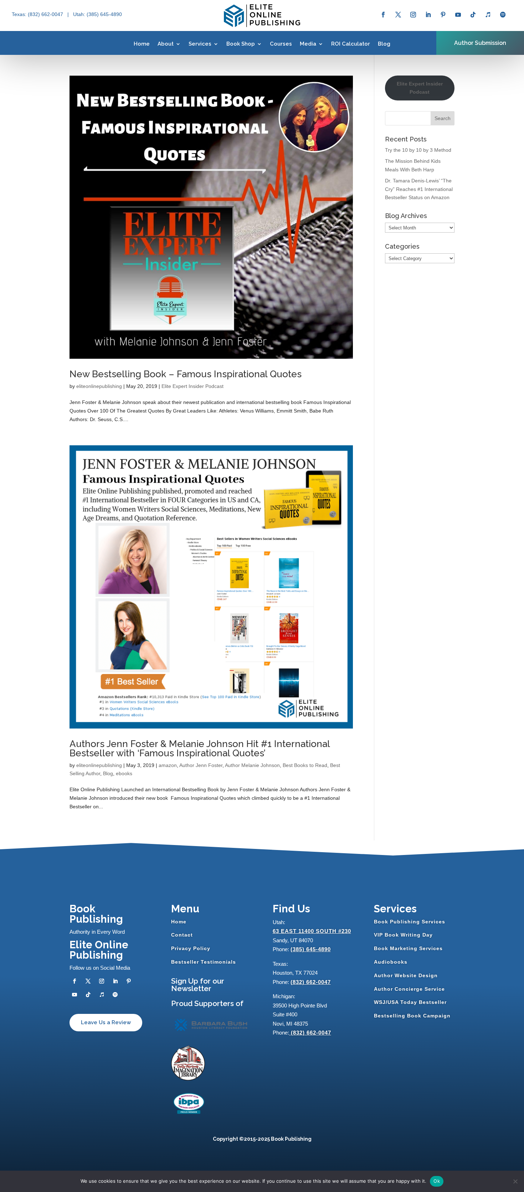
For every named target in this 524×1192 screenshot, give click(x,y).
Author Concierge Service (409, 989)
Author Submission (480, 43)
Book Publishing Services (409, 921)
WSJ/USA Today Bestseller (410, 1002)
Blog (384, 44)
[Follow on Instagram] (413, 14)
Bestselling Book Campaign (412, 1016)
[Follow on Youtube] (458, 14)
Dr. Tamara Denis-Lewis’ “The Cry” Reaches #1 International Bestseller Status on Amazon (419, 189)
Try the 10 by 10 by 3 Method (418, 150)
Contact (182, 935)
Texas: (20, 14)
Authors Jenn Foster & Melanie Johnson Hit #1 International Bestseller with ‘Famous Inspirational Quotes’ (200, 748)
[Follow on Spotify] (503, 14)
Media (308, 44)
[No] (515, 1181)
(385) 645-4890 (311, 949)
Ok (436, 1181)
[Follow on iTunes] (488, 14)
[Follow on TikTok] (473, 14)
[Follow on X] (398, 14)
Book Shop (240, 44)
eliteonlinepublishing (99, 386)
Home (142, 44)
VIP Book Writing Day (403, 935)
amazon (168, 765)
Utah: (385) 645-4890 (97, 14)
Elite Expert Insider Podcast (192, 386)
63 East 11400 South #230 (312, 931)
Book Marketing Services (408, 948)
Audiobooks (390, 962)
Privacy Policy (190, 948)
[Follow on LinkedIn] (428, 14)
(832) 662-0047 (311, 982)
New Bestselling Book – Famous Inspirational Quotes (186, 374)
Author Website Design (406, 975)
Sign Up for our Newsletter (197, 984)
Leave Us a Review (106, 1022)
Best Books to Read (305, 765)
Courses (281, 44)
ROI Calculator (350, 44)
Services (200, 44)
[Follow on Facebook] (383, 14)
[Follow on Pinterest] (443, 14)
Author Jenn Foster (200, 765)
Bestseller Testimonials (203, 962)
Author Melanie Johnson (252, 765)
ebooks (124, 773)
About (166, 44)
